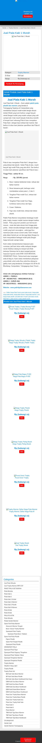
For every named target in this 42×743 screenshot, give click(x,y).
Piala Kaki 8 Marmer (10, 607)
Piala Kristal (8, 610)
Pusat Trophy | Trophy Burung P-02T (21, 309)
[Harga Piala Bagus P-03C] (21, 374)
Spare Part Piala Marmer (12, 623)
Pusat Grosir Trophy (22, 478)
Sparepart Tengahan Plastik (13, 660)
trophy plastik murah (24, 298)
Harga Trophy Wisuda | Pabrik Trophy (21, 343)
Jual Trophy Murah (21, 545)
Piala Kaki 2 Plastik (10, 605)
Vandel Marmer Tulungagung (13, 726)
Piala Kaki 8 (10, 707)
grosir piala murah (26, 292)
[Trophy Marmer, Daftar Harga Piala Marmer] (21, 509)
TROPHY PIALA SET (10, 666)
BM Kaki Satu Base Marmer (14, 674)
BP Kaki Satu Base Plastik (14, 676)
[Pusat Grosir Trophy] (22, 475)
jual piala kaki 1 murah (21, 296)
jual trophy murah (33, 296)
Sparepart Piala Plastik (13, 644)
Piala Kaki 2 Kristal (10, 599)
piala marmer (14, 298)
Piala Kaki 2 (8, 596)
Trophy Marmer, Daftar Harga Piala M (21, 511)
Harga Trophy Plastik (22, 410)
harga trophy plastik (8, 296)
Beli (21, 316)
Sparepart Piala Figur (11, 650)
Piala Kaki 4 (10, 705)
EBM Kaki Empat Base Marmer (15, 689)
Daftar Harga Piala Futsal (13, 292)
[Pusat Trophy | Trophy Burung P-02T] (21, 307)
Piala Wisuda (8, 618)
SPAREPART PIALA (10, 647)
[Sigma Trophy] (21, 1)
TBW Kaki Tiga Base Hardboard (16, 718)
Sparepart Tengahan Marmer (13, 658)
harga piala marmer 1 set (32, 294)
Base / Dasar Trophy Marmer (15, 629)
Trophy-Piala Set (9, 671)
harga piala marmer (19, 294)
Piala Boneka (8, 591)
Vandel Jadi (8, 723)
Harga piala (35, 292)
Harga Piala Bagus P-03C (21, 376)
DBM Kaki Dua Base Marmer (15, 681)
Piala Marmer (10, 710)
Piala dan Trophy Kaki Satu (14, 702)
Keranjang (28, 16)
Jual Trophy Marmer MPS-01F (13, 586)
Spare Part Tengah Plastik (14, 642)
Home (4, 28)
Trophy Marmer (13, 28)
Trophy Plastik (8, 668)
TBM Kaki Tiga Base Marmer (15, 712)
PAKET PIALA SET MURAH (12, 588)
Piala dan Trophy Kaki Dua (14, 700)
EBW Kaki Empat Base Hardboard (17, 692)
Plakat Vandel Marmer (11, 621)
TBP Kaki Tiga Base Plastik (14, 715)
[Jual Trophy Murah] (21, 543)
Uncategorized (9, 720)
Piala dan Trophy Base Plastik (15, 697)
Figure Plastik (10, 639)
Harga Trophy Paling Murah (21, 444)
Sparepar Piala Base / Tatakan (17, 634)
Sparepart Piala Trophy (13, 631)
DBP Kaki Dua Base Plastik (14, 684)
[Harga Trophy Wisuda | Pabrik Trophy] (21, 340)
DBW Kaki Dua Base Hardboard (16, 687)
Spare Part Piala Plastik (11, 636)
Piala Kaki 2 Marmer (10, 602)
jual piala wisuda (10, 583)
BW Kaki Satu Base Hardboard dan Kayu (19, 679)
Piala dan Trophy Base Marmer (16, 694)
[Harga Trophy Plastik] (22, 408)
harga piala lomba (8, 294)
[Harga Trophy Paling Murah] (22, 442)
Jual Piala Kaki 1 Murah (16, 32)
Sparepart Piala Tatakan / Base (14, 655)
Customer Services (28, 740)
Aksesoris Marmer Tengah (14, 626)
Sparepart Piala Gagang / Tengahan (15, 652)
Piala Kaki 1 (6, 298)
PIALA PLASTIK (9, 615)
